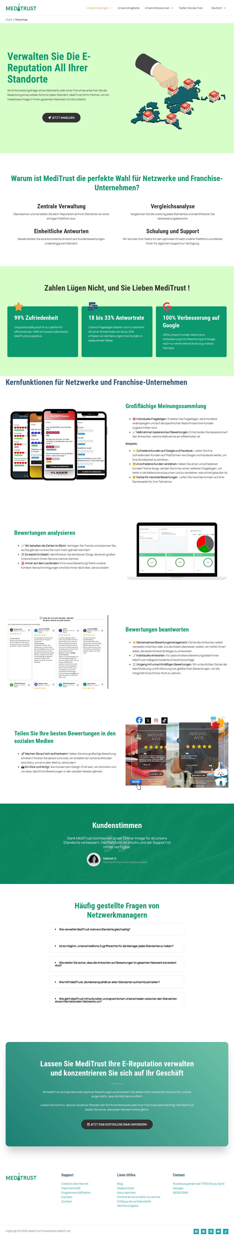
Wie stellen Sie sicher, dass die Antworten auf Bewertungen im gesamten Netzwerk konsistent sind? (115, 964)
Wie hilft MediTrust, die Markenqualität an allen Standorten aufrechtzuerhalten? (109, 982)
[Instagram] (203, 1231)
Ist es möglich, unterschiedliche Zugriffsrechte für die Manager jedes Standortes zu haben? (116, 946)
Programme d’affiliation (76, 1192)
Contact (66, 1201)
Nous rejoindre (126, 1192)
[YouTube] (218, 1231)
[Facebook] (196, 1231)
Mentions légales (127, 1206)
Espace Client (125, 1188)
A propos (66, 1197)
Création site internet (74, 1184)
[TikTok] (225, 1231)
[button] (110, 8)
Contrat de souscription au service (138, 1197)
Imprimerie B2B (70, 1188)
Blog (120, 1184)
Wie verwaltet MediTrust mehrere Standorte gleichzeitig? (94, 929)
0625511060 (180, 1192)
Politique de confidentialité (134, 1201)
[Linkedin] (211, 1231)
